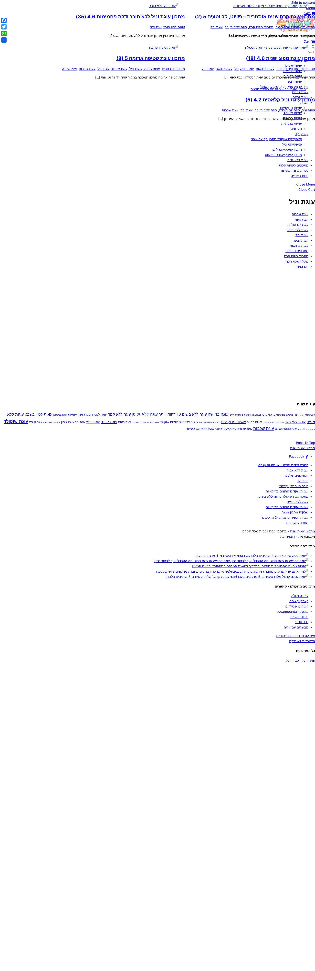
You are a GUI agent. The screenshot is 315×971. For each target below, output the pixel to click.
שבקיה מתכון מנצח (295, 512)
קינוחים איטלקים (296, 606)
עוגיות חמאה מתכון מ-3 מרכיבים (285, 518)
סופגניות (247, 415)
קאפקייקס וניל (292, 144)
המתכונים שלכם (296, 476)
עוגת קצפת (35, 422)
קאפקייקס (301, 134)
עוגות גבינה (300, 240)
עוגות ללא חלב (295, 422)
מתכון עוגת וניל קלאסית (280, 100)
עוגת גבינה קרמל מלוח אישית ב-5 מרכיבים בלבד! (201, 577)
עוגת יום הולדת (297, 225)
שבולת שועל (215, 429)
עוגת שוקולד (16, 421)
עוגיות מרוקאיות (233, 421)
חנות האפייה (299, 176)
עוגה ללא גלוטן (145, 414)
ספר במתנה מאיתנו (294, 171)
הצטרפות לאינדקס (302, 641)
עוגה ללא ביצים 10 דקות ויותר (183, 414)
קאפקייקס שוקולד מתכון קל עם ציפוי (276, 139)
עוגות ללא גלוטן (297, 160)
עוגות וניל (301, 235)
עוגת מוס (56, 422)
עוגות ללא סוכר (297, 230)
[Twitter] (4, 27)
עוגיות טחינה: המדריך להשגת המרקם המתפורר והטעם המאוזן (235, 566)
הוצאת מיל (287, 537)
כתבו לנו (302, 481)
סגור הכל (292, 660)
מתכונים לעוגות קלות (293, 165)
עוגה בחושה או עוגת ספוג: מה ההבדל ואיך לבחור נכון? (192, 561)
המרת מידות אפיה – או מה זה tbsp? (283, 465)
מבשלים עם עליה (296, 627)
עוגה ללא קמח (119, 414)
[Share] (4, 40)
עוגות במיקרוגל (60, 414)
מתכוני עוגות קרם (296, 256)
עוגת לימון (67, 422)
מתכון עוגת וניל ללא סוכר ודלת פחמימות (130, 17)
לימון (296, 414)
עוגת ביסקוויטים (139, 422)
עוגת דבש (93, 422)
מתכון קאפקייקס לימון (287, 150)
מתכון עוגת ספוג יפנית (280, 58)
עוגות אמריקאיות (79, 414)
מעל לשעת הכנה (296, 261)
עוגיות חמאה (254, 422)
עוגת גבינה (109, 421)
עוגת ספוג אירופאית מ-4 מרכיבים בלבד (222, 556)
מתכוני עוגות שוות (302, 531)
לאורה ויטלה (299, 596)
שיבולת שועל (201, 429)
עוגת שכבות (300, 214)
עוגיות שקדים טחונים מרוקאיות (287, 491)
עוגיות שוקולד (169, 422)
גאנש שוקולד (310, 415)
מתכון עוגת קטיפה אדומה (150, 58)
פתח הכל (308, 660)
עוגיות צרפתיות (188, 422)
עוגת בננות (124, 422)
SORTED (301, 622)
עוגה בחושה (224, 69)
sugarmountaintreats (292, 612)
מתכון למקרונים (297, 523)
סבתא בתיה (256, 415)
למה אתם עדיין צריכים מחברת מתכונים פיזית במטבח (193, 571)
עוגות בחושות (299, 246)
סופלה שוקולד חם (236, 415)
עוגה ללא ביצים (297, 502)
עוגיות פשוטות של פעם (209, 422)
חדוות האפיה (299, 617)
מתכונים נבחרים (296, 251)
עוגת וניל (216, 27)
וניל (227, 27)
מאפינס (289, 414)
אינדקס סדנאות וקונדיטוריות (295, 636)
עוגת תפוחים (244, 429)
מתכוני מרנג (268, 414)
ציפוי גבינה (69, 69)
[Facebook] (4, 20)
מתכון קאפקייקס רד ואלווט (283, 155)
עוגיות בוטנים (269, 422)
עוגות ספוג (280, 422)
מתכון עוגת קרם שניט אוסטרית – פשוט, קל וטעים (255, 17)
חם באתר (301, 267)
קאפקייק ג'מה (298, 601)
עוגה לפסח (99, 414)
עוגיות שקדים (153, 422)
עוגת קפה (47, 422)
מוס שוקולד (280, 415)
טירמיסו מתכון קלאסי (293, 486)
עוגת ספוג (301, 219)
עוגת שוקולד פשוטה (286, 429)
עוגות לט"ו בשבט (38, 414)
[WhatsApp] (4, 33)
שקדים (191, 429)
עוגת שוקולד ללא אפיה (306, 429)
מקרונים (296, 129)
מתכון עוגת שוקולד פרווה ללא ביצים (283, 497)
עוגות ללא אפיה (297, 470)
